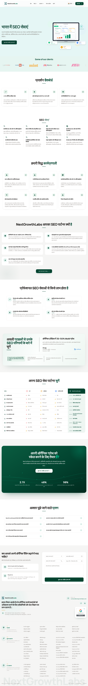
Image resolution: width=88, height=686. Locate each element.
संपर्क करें (78, 3)
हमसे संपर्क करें (71, 683)
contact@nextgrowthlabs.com (78, 599)
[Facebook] (80, 603)
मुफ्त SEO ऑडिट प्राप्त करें (9, 42)
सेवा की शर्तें (84, 683)
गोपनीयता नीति (78, 683)
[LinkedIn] (84, 603)
